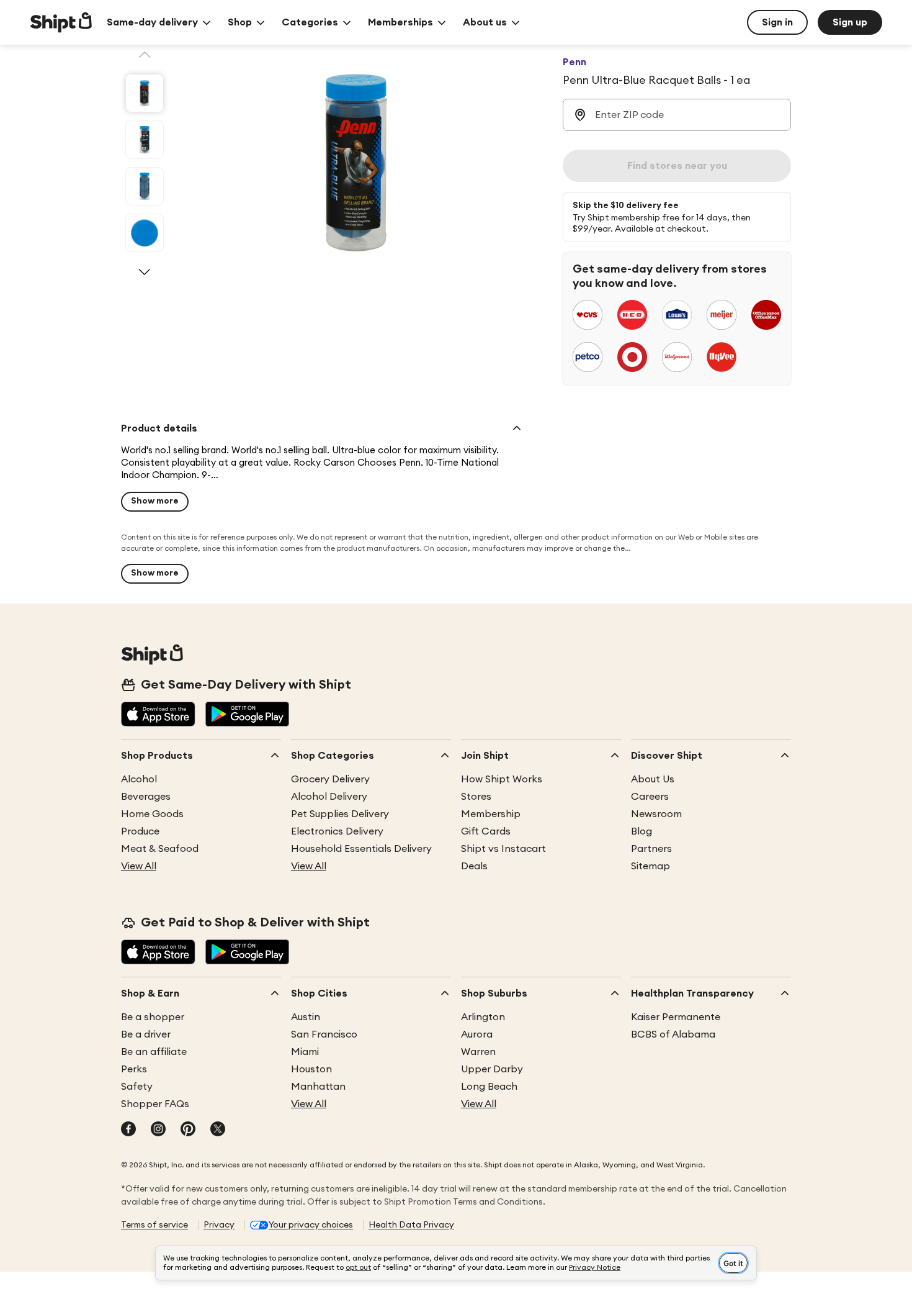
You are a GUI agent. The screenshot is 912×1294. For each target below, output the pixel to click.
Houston (311, 1069)
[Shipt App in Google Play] (247, 715)
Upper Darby (492, 1069)
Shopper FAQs (155, 1104)
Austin (305, 1017)
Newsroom (656, 814)
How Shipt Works (501, 779)
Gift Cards (486, 831)
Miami (305, 1052)
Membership (491, 814)
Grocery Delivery (330, 779)
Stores (476, 797)
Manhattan (318, 1087)
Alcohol (139, 779)
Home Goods (152, 814)
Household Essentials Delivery (361, 849)
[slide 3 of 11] (144, 186)
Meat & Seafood (160, 849)
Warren (478, 1052)
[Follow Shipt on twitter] (217, 1130)
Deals (474, 866)
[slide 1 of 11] (144, 93)
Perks (134, 1069)
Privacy (219, 1225)
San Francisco (324, 1034)
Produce (140, 831)
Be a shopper (152, 1017)
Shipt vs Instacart (503, 849)
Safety (137, 1087)
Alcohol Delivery (329, 797)
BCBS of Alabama (673, 1034)
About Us (652, 779)
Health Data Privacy (411, 1225)
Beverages (146, 797)
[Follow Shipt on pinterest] (188, 1130)
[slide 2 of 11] (144, 139)
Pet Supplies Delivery (340, 814)
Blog (641, 831)
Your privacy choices (311, 1225)
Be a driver (146, 1034)
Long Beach (489, 1087)
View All (138, 866)
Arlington (483, 1017)
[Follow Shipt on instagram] (158, 1130)
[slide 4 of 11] (144, 232)
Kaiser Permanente (675, 1017)
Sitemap (650, 866)
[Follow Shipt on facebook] (128, 1130)
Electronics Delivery (337, 831)
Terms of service (154, 1225)
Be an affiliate (154, 1052)
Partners (651, 849)
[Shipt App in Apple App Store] (158, 715)
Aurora (477, 1034)
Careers (650, 797)
